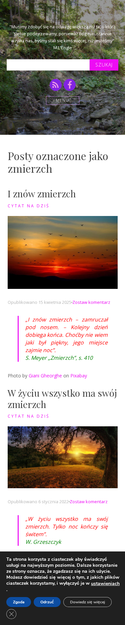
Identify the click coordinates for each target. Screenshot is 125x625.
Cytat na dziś (29, 206)
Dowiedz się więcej (87, 602)
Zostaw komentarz (91, 302)
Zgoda (18, 602)
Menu (62, 100)
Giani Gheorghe (45, 375)
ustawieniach (105, 584)
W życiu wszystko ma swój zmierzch (62, 398)
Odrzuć (47, 602)
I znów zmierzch (42, 193)
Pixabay (78, 375)
